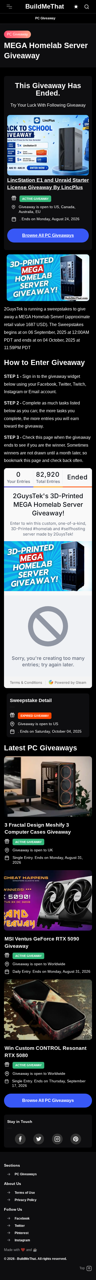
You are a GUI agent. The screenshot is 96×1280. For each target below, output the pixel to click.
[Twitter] (38, 1139)
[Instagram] (57, 1139)
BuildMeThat (26, 1259)
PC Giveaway (45, 18)
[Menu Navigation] (9, 6)
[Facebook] (20, 1139)
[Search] (86, 6)
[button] (76, 6)
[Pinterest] (75, 1139)
